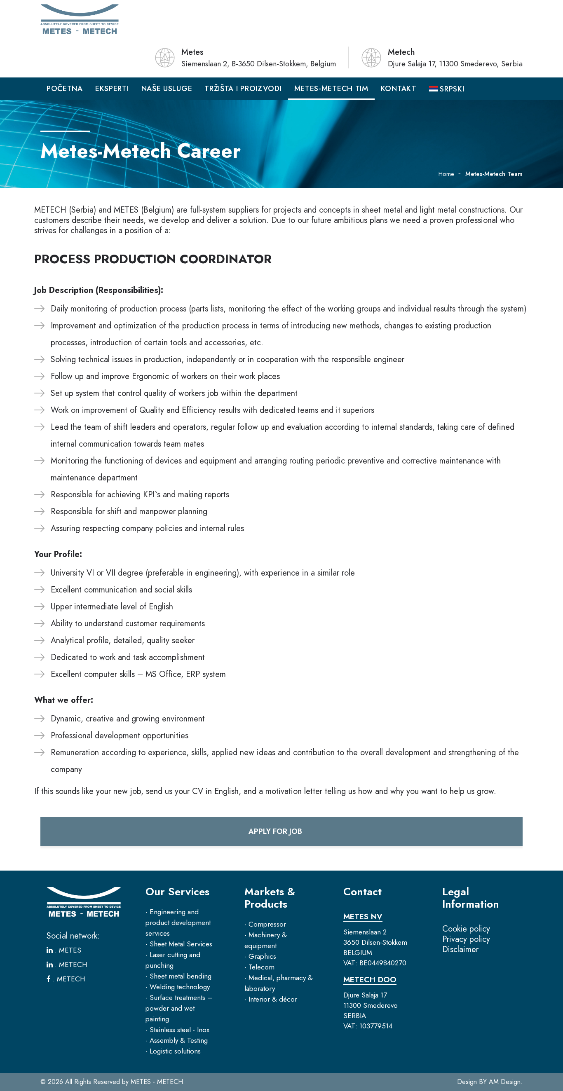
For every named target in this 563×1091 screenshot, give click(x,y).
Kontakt (399, 88)
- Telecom (259, 967)
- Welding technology (177, 987)
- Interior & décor (270, 999)
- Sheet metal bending (178, 976)
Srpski (451, 89)
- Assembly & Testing (176, 1040)
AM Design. (506, 1081)
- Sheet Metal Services (178, 944)
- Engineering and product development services (178, 922)
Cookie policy (466, 929)
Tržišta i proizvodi (243, 88)
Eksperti (112, 88)
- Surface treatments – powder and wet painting (178, 1008)
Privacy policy (466, 939)
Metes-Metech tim (331, 88)
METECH (72, 964)
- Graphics (260, 956)
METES (69, 950)
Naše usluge (166, 88)
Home (446, 173)
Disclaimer (460, 949)
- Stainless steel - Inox (177, 1030)
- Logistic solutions (173, 1051)
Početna (65, 88)
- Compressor (265, 924)
